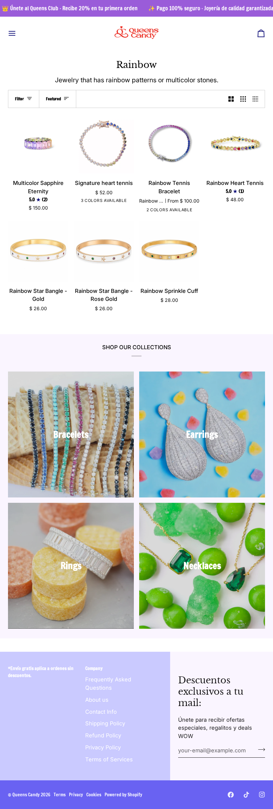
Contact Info (101, 711)
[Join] (259, 749)
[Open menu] (18, 33)
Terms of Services (109, 759)
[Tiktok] (246, 795)
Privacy (76, 794)
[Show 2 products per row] (231, 99)
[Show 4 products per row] (257, 99)
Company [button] (94, 668)
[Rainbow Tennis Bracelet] (169, 143)
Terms (60, 794)
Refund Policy (103, 735)
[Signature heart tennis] (104, 143)
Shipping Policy (105, 723)
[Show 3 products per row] (243, 99)
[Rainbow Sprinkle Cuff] (169, 251)
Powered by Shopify (123, 794)
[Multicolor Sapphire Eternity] (38, 143)
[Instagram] (262, 795)
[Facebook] (231, 795)
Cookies (93, 794)
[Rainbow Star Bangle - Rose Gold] (104, 251)
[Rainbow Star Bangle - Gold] (38, 251)
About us (97, 699)
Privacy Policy (103, 747)
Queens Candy (26, 794)
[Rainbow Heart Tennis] (235, 143)
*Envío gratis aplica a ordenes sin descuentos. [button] (41, 672)
